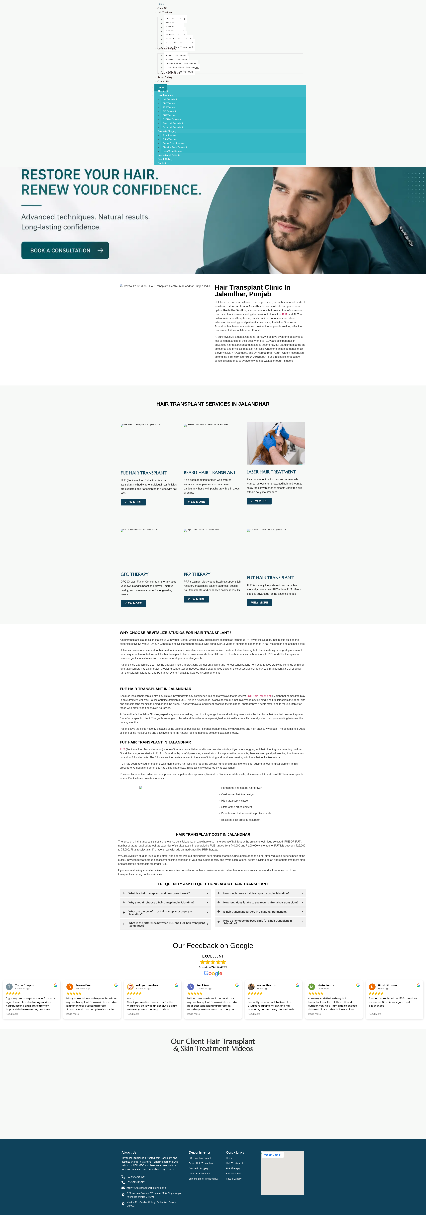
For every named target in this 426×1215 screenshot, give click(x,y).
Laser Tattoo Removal (173, 151)
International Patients (169, 155)
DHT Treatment (170, 115)
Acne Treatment (170, 135)
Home (161, 87)
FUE (285, 314)
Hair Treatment (166, 95)
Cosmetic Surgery (167, 131)
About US (163, 91)
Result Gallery (165, 159)
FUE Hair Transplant (172, 119)
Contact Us (163, 163)
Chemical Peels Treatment (175, 147)
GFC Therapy (169, 103)
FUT (122, 749)
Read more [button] (12, 1014)
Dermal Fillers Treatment (174, 143)
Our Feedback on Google (213, 946)
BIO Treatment (169, 111)
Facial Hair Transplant (173, 127)
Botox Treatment (170, 139)
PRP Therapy (169, 107)
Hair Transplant (170, 99)
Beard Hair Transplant (173, 123)
